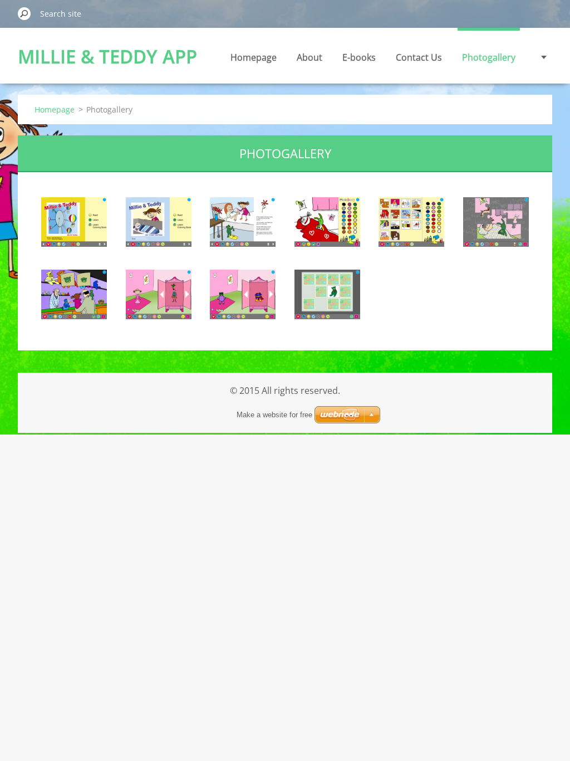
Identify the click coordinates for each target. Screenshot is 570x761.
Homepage (253, 57)
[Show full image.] (74, 222)
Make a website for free (274, 415)
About (309, 57)
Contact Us (419, 57)
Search (24, 13)
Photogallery (488, 57)
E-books (359, 57)
